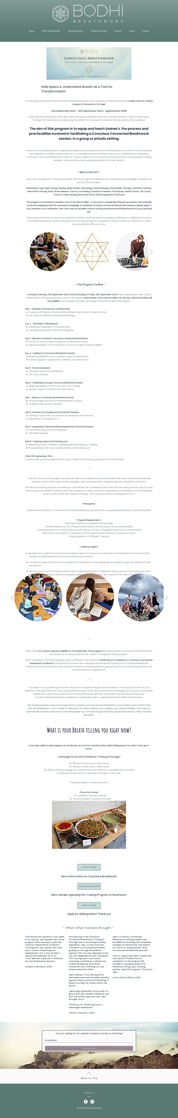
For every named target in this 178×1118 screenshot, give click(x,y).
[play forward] (151, 251)
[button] (49, 251)
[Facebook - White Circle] (86, 1102)
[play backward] (27, 251)
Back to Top (89, 1078)
